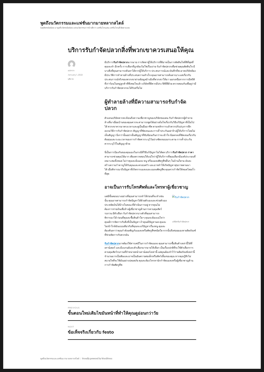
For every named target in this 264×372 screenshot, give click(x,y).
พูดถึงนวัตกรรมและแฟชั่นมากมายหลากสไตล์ (82, 23)
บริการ (70, 79)
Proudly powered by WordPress (97, 358)
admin (71, 70)
